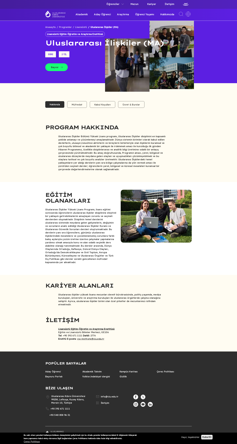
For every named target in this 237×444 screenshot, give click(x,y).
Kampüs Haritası (129, 371)
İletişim (169, 4)
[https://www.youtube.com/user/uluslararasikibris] (143, 404)
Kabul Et (206, 437)
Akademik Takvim (92, 371)
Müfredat (77, 104)
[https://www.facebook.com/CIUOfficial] (135, 397)
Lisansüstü (81, 27)
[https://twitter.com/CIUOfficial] (143, 397)
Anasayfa (50, 27)
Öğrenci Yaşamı (144, 14)
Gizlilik (123, 376)
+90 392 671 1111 (60, 408)
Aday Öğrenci (102, 14)
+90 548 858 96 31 (59, 415)
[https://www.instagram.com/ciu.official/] (135, 404)
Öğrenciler (112, 4)
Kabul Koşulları (102, 104)
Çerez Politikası (165, 371)
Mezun (134, 4)
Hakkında (55, 104)
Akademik (82, 14)
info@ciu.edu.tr (110, 396)
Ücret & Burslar (131, 104)
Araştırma (123, 14)
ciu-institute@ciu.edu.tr (90, 338)
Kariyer (151, 4)
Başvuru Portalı (54, 376)
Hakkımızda (167, 14)
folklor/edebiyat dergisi (96, 376)
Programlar (65, 27)
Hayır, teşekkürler (190, 437)
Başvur (55, 67)
